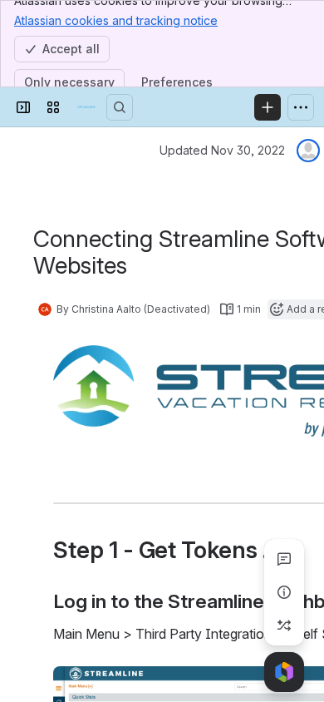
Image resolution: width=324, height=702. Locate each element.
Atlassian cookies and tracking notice (116, 20)
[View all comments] (284, 559)
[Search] (119, 107)
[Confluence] (86, 107)
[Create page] (284, 625)
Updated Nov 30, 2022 (222, 150)
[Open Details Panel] (284, 592)
